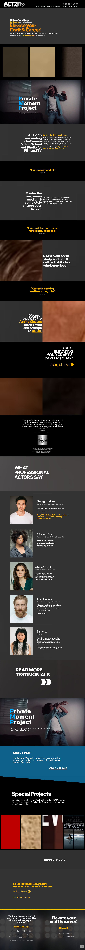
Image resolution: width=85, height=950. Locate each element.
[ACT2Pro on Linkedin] (69, 4)
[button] (77, 4)
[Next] (43, 682)
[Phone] (74, 4)
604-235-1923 (59, 933)
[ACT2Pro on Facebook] (66, 4)
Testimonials (37, 452)
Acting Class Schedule (47, 451)
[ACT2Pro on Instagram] (63, 4)
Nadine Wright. (47, 449)
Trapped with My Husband (55, 504)
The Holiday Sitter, (42, 504)
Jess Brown (42, 430)
